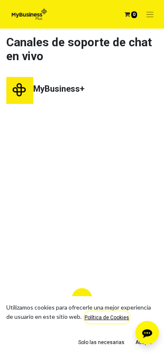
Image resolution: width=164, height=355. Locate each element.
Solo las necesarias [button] (101, 342)
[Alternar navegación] (150, 14)
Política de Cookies (107, 318)
